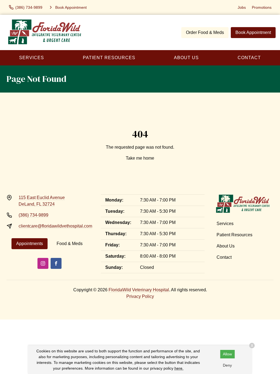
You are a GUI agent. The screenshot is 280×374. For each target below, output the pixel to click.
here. (178, 368)
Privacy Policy (140, 296)
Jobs (242, 7)
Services (31, 57)
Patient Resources (109, 57)
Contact (224, 257)
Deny (227, 365)
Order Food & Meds (205, 32)
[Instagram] (42, 263)
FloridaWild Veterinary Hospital (139, 289)
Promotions (262, 7)
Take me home (140, 158)
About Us (186, 57)
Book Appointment (253, 32)
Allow (227, 354)
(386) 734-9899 (33, 215)
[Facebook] (56, 263)
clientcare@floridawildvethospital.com (55, 226)
